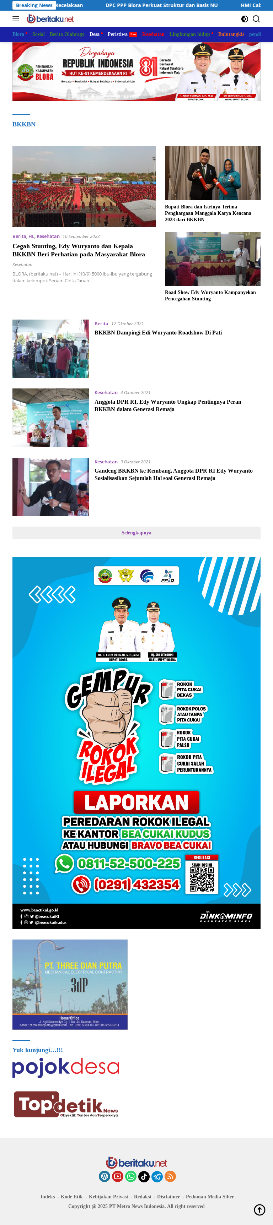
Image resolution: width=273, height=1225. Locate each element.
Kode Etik (72, 1196)
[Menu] (17, 19)
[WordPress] (104, 1177)
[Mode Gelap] (245, 19)
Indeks (48, 1196)
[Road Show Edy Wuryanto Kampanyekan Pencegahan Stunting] (213, 258)
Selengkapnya (136, 532)
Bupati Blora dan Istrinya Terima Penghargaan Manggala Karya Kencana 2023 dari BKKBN (208, 213)
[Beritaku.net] (49, 19)
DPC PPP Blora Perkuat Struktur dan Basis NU (123, 5)
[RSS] (170, 1177)
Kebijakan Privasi (108, 1196)
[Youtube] (117, 1177)
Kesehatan (48, 236)
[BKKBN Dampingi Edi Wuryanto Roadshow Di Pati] (50, 349)
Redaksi (142, 1196)
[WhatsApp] (130, 1177)
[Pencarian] (256, 19)
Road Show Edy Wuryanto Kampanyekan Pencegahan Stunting (210, 295)
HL (31, 236)
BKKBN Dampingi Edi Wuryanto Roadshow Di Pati (158, 333)
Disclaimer (168, 1196)
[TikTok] (144, 1176)
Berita (19, 236)
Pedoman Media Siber (210, 1196)
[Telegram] (157, 1176)
